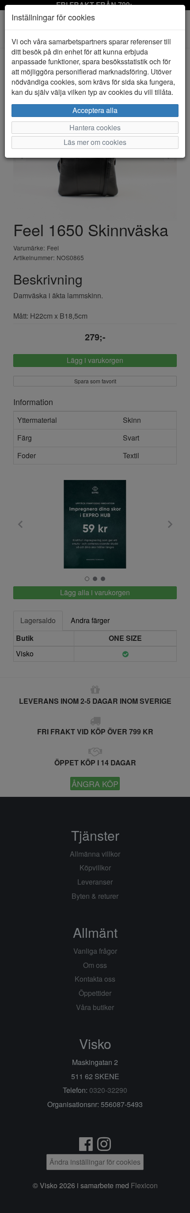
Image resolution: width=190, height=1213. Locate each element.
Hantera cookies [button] (95, 127)
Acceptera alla (95, 110)
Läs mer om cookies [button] (95, 142)
